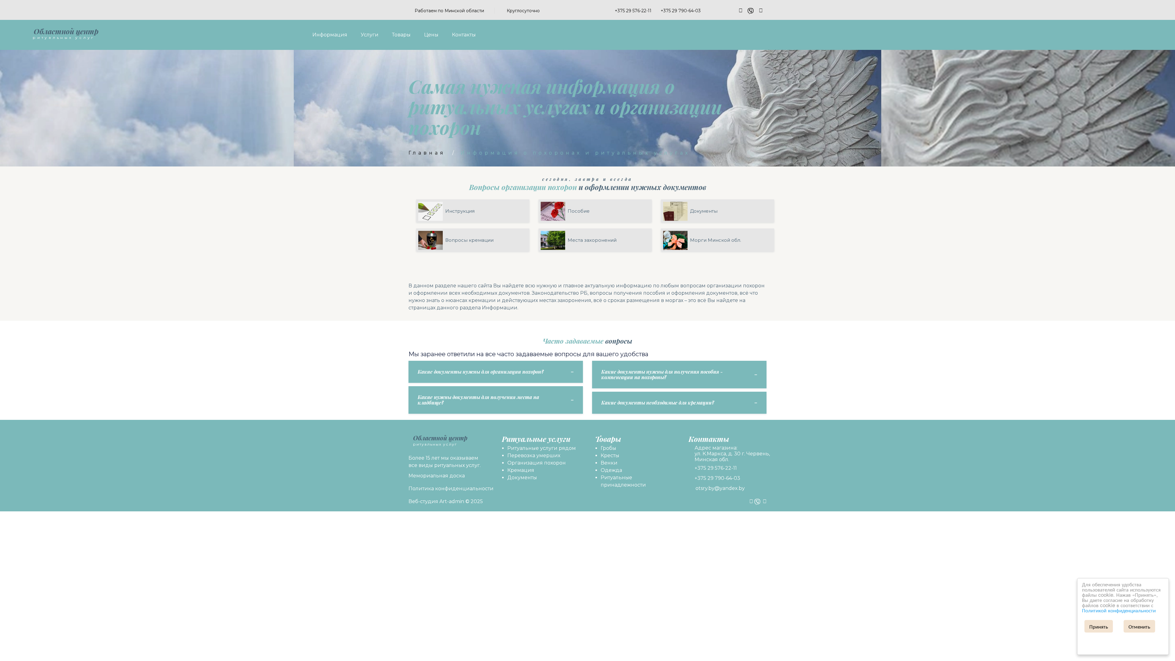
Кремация (520, 470)
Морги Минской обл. (715, 240)
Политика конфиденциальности (451, 488)
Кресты (610, 455)
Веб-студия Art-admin (436, 501)
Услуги (370, 35)
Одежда (611, 470)
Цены (431, 35)
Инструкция (460, 211)
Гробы (608, 448)
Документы (704, 211)
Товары (401, 35)
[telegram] (740, 10)
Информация (329, 35)
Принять (1098, 626)
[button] (612, 10)
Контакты (464, 35)
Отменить (1139, 626)
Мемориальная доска (436, 476)
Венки (609, 463)
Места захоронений (592, 240)
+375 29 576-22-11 (716, 468)
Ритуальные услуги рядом (541, 448)
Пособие (579, 211)
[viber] (751, 10)
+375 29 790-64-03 (717, 478)
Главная (427, 153)
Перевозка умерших (533, 455)
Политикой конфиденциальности (1119, 610)
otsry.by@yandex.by (720, 488)
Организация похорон (536, 463)
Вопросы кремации (469, 240)
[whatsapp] (760, 10)
